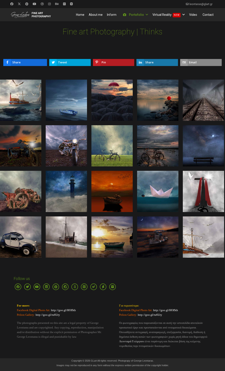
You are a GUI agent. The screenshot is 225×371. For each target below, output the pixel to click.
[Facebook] (11, 4)
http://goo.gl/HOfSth (63, 310)
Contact (208, 14)
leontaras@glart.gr (200, 4)
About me (96, 14)
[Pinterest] (26, 4)
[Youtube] (34, 4)
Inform (111, 14)
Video (193, 14)
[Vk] (71, 4)
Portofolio (136, 14)
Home (80, 14)
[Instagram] (49, 4)
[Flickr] (64, 4)
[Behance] (57, 4)
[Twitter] (19, 4)
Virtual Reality (166, 14)
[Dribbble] (42, 4)
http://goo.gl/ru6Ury (48, 314)
